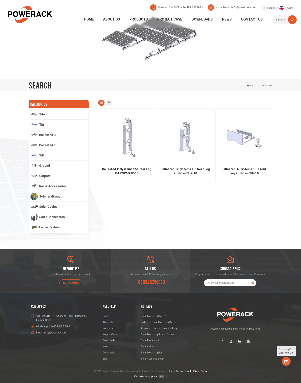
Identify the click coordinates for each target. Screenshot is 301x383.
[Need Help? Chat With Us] (286, 361)
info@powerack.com (244, 7)
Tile (42, 114)
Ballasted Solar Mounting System (159, 322)
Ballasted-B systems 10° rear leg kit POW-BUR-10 (185, 171)
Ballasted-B (47, 145)
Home (89, 19)
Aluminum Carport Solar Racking (159, 328)
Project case (110, 334)
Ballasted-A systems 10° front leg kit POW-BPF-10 (244, 171)
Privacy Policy (200, 371)
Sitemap (180, 371)
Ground (44, 165)
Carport (45, 176)
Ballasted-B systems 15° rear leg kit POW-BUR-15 (126, 171)
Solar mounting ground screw (157, 334)
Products (138, 19)
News (227, 19)
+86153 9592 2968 (59, 326)
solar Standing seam (152, 358)
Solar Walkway (49, 196)
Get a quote (71, 282)
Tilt (41, 155)
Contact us (252, 19)
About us (111, 19)
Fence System (49, 227)
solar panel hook (150, 340)
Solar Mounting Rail (151, 352)
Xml (189, 371)
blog (105, 358)
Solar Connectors (52, 217)
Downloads (202, 19)
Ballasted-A (47, 135)
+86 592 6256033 (192, 7)
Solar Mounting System (154, 316)
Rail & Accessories (53, 186)
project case (169, 19)
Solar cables (48, 206)
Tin (41, 124)
